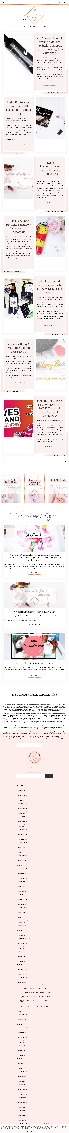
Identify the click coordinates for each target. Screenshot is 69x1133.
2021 (19, 896)
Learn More (30, 1131)
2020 (20, 930)
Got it (39, 1131)
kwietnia (23, 787)
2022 (20, 865)
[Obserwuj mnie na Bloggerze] (29, 746)
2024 (20, 798)
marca (22, 790)
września (23, 808)
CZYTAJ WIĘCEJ (10, 500)
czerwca (23, 816)
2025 (19, 785)
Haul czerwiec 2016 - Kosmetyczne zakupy (34, 663)
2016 (20, 1092)
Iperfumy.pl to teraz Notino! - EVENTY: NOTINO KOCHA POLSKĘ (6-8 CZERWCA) (50, 408)
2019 (20, 964)
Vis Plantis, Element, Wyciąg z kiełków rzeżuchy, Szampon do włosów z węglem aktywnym (50, 45)
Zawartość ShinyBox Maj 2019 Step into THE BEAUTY (19, 347)
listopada (23, 803)
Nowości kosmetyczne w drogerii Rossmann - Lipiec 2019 (50, 168)
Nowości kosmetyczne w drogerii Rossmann (34, 611)
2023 (19, 831)
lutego (23, 826)
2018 (20, 1024)
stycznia (23, 795)
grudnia (23, 800)
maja (21, 818)
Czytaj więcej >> (49, 83)
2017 (20, 1058)
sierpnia (22, 811)
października (24, 839)
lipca (21, 813)
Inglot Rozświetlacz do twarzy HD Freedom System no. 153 (19, 107)
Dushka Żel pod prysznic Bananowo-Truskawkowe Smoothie (19, 226)
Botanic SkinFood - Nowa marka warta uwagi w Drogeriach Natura (50, 286)
